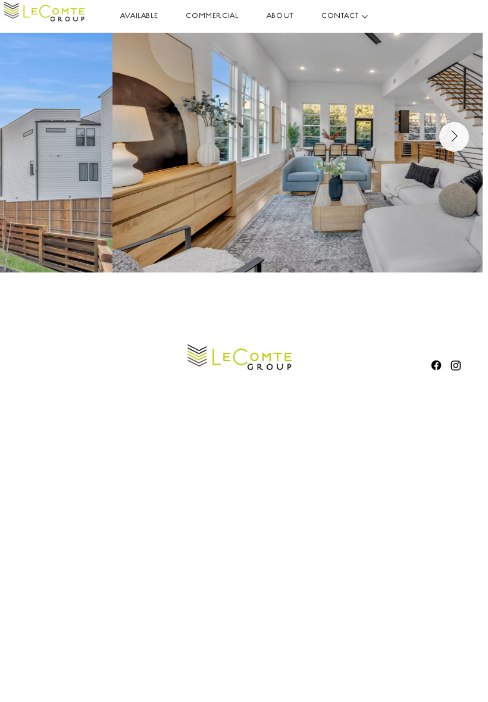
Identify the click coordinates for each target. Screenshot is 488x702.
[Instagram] (455, 365)
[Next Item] (454, 137)
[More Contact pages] (365, 17)
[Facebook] (436, 365)
